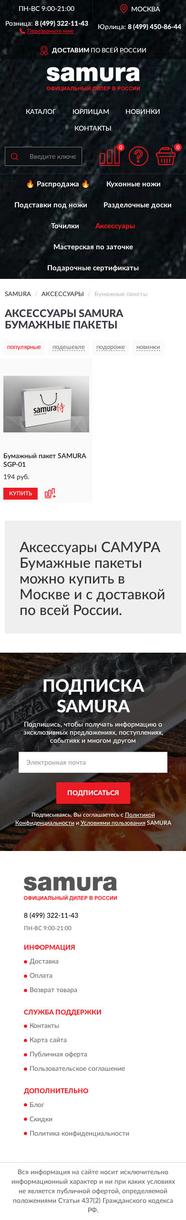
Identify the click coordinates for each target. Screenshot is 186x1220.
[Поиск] (14, 156)
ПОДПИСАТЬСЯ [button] (93, 793)
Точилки (65, 226)
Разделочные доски (137, 205)
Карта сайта (48, 1040)
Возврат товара (53, 990)
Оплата (41, 976)
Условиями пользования (113, 823)
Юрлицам (90, 112)
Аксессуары (115, 226)
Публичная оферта (58, 1055)
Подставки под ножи (50, 205)
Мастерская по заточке (93, 247)
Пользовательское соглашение (77, 1069)
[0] (165, 156)
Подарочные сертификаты (93, 268)
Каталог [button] (41, 112)
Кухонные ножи (133, 184)
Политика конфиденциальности (79, 1133)
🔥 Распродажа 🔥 (58, 184)
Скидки (41, 1119)
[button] (46, 30)
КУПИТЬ (20, 493)
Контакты (93, 128)
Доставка (44, 961)
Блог (37, 1105)
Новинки (142, 112)
